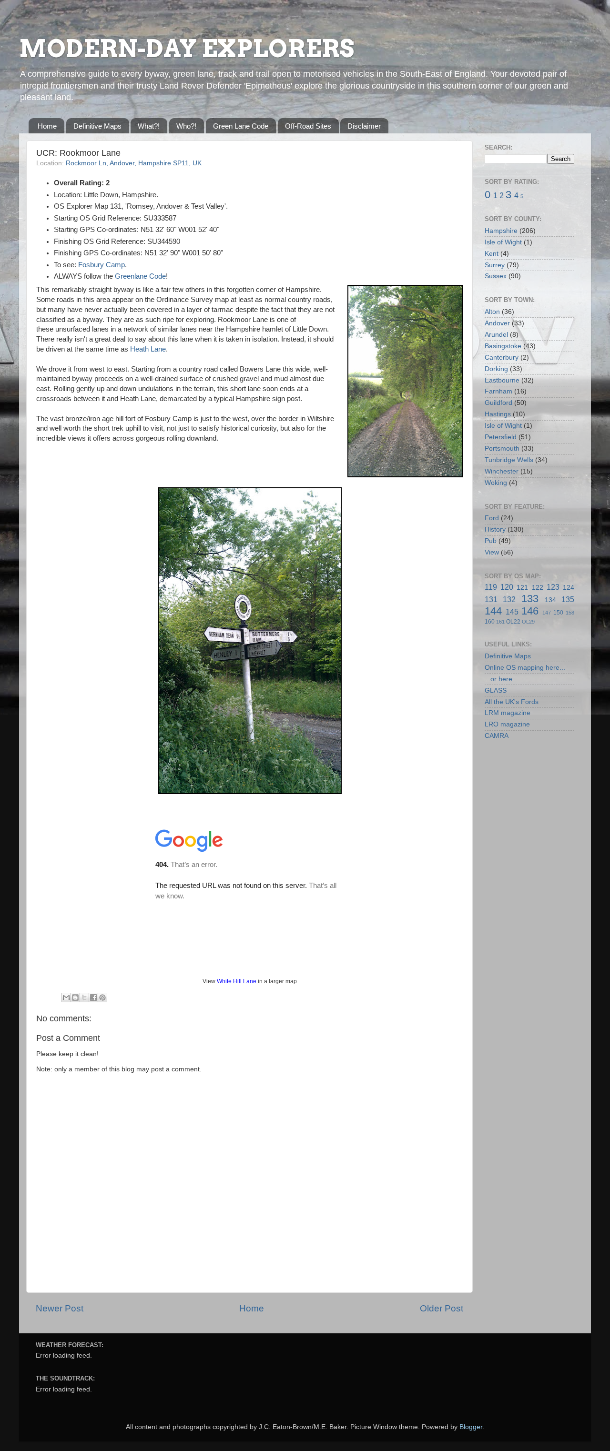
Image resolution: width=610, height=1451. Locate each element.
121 (522, 587)
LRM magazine (507, 712)
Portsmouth (502, 448)
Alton (492, 311)
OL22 (513, 621)
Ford (492, 518)
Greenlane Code (140, 276)
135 (567, 599)
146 (530, 611)
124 (568, 587)
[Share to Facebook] (93, 997)
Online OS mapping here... (525, 667)
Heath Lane (148, 349)
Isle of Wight (503, 242)
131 (491, 599)
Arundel (496, 334)
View (492, 552)
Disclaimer (364, 126)
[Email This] (66, 997)
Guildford (498, 402)
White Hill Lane (236, 981)
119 (491, 587)
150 (558, 612)
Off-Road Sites (308, 126)
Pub (491, 540)
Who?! (186, 126)
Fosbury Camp (101, 265)
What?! (149, 126)
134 (550, 600)
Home (47, 126)
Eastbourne (502, 380)
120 (506, 587)
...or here (498, 679)
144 (493, 611)
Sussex (496, 276)
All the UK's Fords (512, 701)
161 (500, 622)
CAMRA (496, 735)
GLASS (496, 690)
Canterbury (501, 357)
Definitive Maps (97, 126)
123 (553, 587)
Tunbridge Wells (509, 460)
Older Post (441, 1308)
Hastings (498, 414)
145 (512, 611)
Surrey (495, 265)
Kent (491, 253)
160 (490, 621)
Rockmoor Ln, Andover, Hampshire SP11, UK (134, 163)
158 (570, 612)
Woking (496, 482)
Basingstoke (503, 346)
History (495, 529)
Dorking (496, 369)
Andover (497, 323)
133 (530, 599)
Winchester (501, 471)
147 (546, 612)
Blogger (470, 1427)
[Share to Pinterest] (102, 997)
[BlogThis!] (75, 997)
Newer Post (59, 1308)
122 (537, 587)
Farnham (498, 391)
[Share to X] (84, 997)
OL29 (528, 622)
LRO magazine (507, 724)
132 (509, 599)
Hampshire (501, 230)
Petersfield (501, 437)
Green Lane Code (240, 126)
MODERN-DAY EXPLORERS (186, 48)
